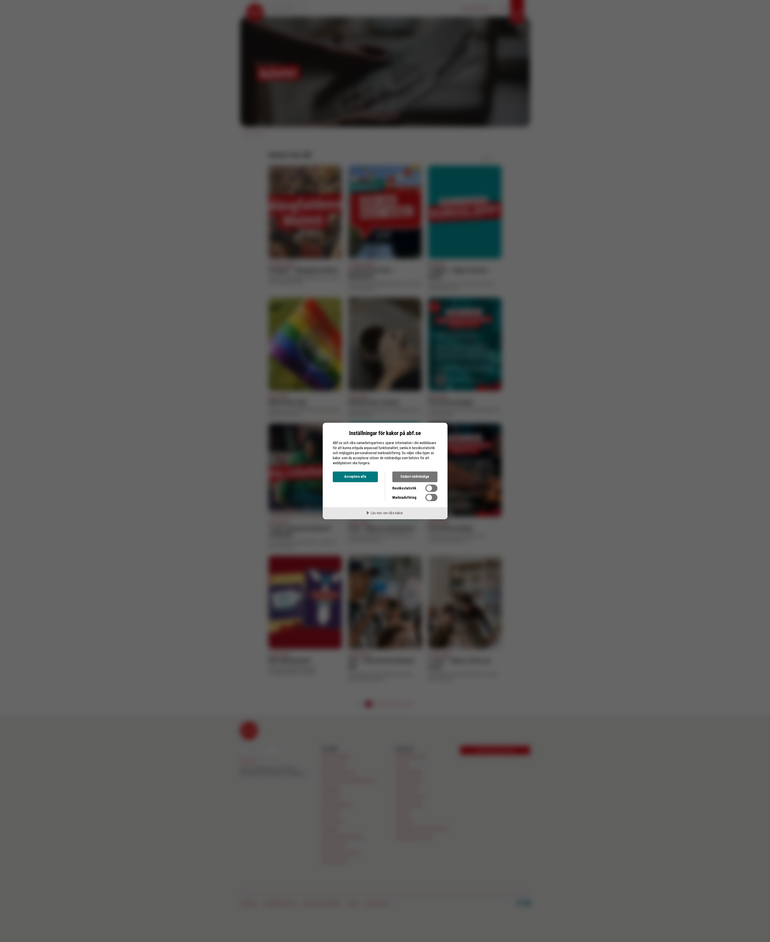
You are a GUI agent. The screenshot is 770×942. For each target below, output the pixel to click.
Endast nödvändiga (415, 476)
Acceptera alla (355, 476)
